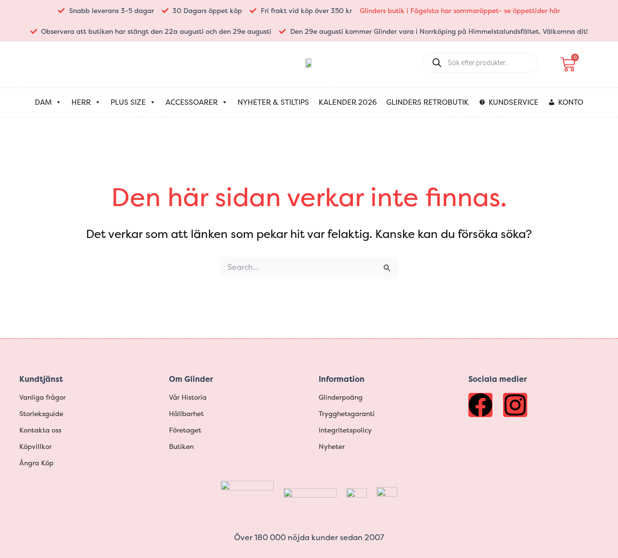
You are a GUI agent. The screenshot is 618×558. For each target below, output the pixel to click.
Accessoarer (192, 102)
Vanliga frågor (42, 397)
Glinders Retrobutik (427, 102)
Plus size (128, 102)
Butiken (181, 446)
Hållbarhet (186, 413)
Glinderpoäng (341, 397)
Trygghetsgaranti (347, 413)
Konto (570, 102)
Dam (43, 102)
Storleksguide (41, 413)
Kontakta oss (40, 429)
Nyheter (332, 446)
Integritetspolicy (345, 429)
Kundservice (513, 102)
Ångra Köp (36, 462)
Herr (81, 102)
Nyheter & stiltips (273, 102)
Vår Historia (188, 397)
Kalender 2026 (348, 102)
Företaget (185, 429)
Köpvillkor (35, 446)
